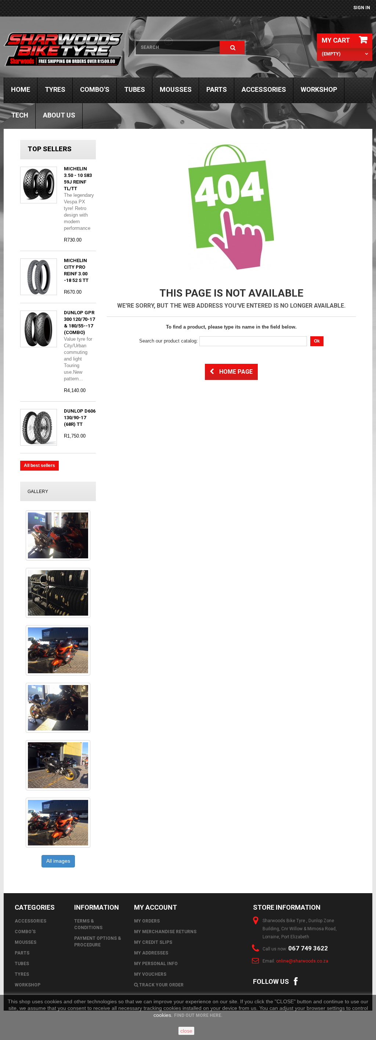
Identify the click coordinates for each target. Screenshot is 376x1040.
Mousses (176, 89)
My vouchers (150, 974)
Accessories (264, 89)
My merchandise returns (165, 931)
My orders (147, 921)
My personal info (156, 963)
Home (20, 89)
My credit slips (153, 942)
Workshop (319, 89)
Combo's (94, 89)
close (186, 1031)
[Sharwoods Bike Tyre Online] (64, 49)
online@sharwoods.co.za (302, 961)
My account (155, 907)
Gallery (38, 491)
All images (58, 861)
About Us (59, 115)
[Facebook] (295, 981)
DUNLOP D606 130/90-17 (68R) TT (79, 417)
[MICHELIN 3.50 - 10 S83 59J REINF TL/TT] (38, 185)
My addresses (151, 953)
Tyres (55, 89)
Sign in (361, 7)
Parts (216, 89)
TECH (19, 115)
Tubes (134, 89)
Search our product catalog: (168, 341)
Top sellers (50, 149)
